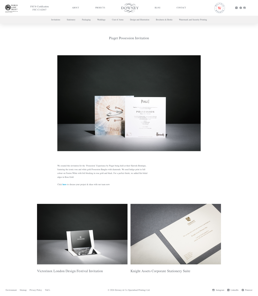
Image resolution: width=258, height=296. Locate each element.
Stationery (71, 19)
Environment (11, 290)
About (75, 7)
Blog (157, 7)
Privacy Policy (36, 290)
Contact (181, 7)
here (64, 184)
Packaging (86, 19)
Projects (100, 7)
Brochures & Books (164, 19)
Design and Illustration (139, 19)
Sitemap (23, 290)
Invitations (55, 19)
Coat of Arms (117, 19)
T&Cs (47, 290)
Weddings (101, 19)
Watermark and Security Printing (193, 19)
